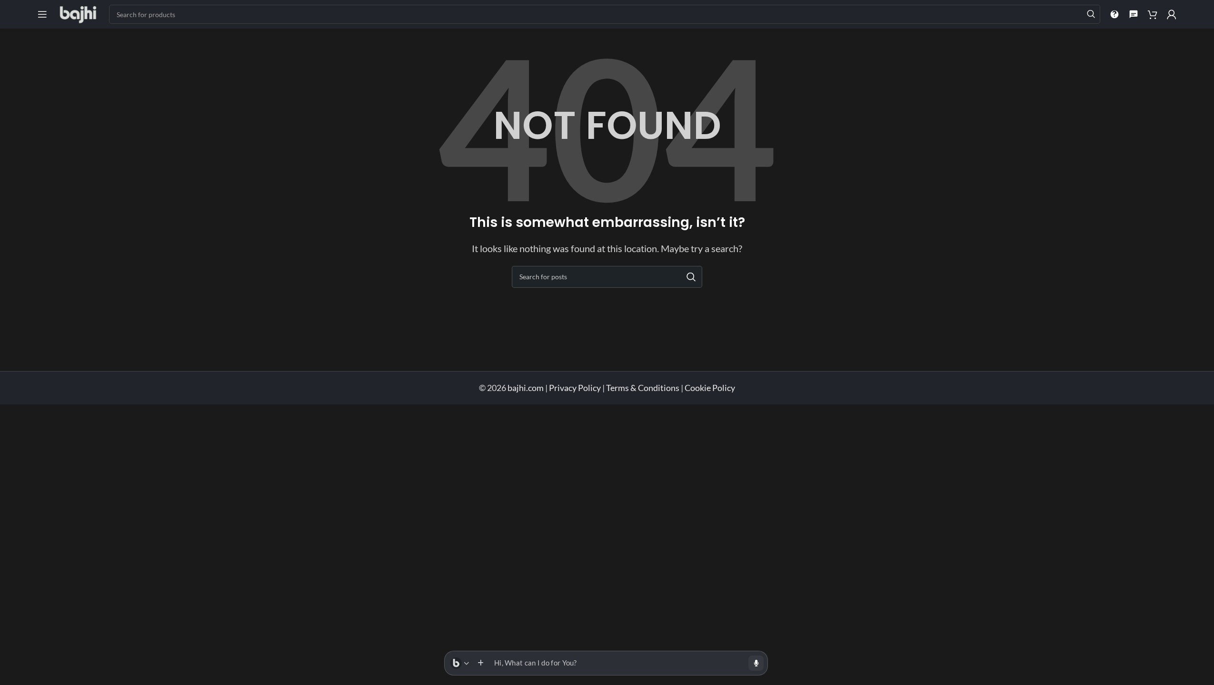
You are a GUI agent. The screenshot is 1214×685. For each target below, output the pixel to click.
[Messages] (1133, 14)
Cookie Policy (710, 387)
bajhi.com (526, 387)
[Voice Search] (756, 663)
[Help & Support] (1114, 14)
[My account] (1171, 14)
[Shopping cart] (1152, 14)
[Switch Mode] (459, 663)
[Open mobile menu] (42, 14)
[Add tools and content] (480, 663)
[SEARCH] (1090, 14)
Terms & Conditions (642, 387)
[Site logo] (78, 13)
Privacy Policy (575, 387)
